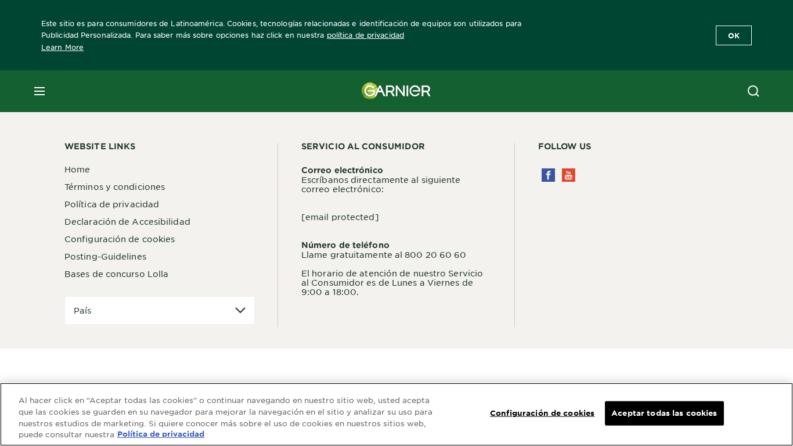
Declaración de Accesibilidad (127, 221)
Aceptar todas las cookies (664, 413)
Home (77, 169)
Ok (734, 35)
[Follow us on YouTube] (568, 175)
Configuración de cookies (119, 238)
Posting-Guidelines (105, 256)
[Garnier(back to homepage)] (396, 91)
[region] (396, 414)
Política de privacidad (111, 204)
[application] (159, 310)
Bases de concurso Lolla (116, 273)
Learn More (62, 47)
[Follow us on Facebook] (548, 175)
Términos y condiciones (114, 186)
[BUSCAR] (753, 91)
